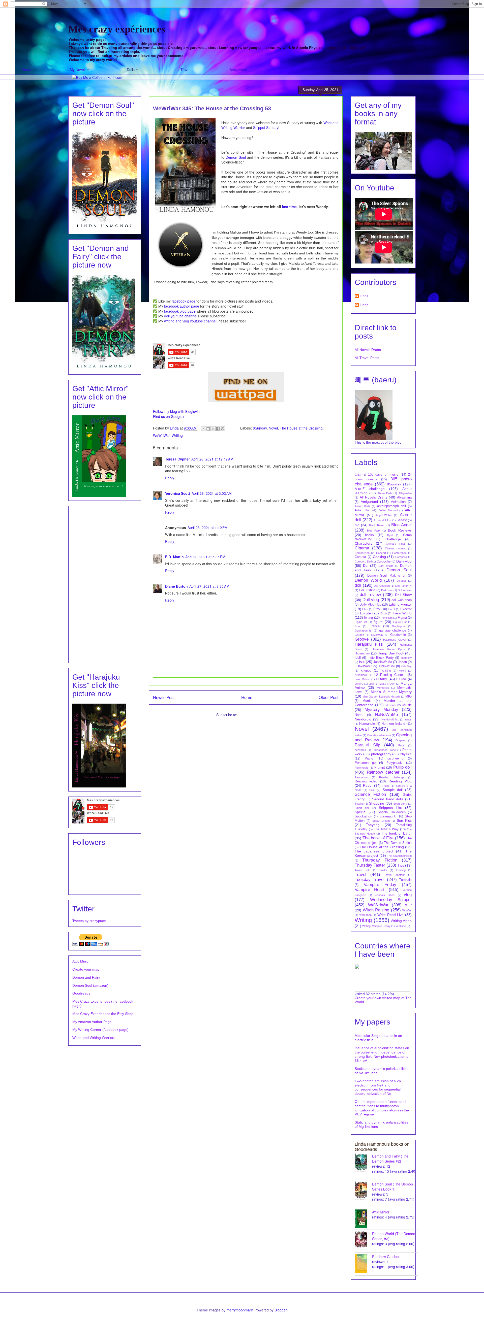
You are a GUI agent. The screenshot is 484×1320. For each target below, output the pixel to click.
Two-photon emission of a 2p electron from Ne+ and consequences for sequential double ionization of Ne (378, 1087)
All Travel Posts (367, 358)
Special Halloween (392, 812)
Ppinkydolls (362, 767)
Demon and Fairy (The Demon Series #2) (390, 1158)
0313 (358, 474)
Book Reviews (400, 530)
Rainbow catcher (383, 772)
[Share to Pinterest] (222, 428)
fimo (357, 626)
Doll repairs (405, 590)
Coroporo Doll (363, 561)
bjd (357, 525)
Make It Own (387, 683)
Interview (406, 657)
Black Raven (377, 525)
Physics (406, 754)
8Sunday (260, 428)
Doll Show (403, 595)
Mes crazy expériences (116, 29)
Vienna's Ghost (385, 895)
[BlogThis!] (208, 428)
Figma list (361, 621)
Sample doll (393, 790)
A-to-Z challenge (370, 489)
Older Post (329, 697)
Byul (389, 535)
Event (391, 609)
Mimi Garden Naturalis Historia (381, 696)
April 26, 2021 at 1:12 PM (208, 527)
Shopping (376, 803)
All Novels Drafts (368, 350)
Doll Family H (403, 585)
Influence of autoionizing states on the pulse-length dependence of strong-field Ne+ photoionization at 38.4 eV (382, 1054)
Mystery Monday (381, 709)
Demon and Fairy (86, 977)
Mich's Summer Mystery (391, 692)
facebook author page (181, 306)
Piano (369, 758)
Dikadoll (401, 580)
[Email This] (203, 428)
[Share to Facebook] (217, 428)
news (408, 719)
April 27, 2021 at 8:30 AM (209, 586)
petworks (360, 749)
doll (358, 585)
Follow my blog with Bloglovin (176, 411)
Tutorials (405, 880)
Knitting (386, 670)
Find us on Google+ (169, 416)
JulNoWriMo (363, 666)
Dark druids (386, 565)
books (369, 535)
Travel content (394, 874)
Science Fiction (370, 794)
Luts (371, 683)
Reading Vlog (400, 781)
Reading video (366, 781)
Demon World (368, 580)
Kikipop (365, 670)
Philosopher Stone (384, 749)
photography (381, 754)
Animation (398, 502)
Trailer (383, 870)
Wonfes (407, 910)
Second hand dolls (387, 799)
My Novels (78, 69)
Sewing (359, 803)
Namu (359, 715)
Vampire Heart (369, 889)
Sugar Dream (381, 820)
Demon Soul (236, 157)
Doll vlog (370, 599)
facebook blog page (180, 311)
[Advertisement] (104, 583)
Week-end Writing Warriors (93, 1038)
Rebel (367, 785)
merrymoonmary (239, 1309)
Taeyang (373, 825)
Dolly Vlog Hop (370, 604)
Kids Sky (406, 666)
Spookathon (363, 816)
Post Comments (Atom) (257, 714)
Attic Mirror (81, 961)
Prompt (379, 767)
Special (360, 812)
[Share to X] (213, 428)
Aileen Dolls (384, 493)
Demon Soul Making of (386, 575)
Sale (372, 789)
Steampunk (387, 816)
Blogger (281, 1309)
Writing (177, 435)
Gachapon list (363, 630)
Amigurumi (238, 69)
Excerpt (406, 609)
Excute (365, 613)
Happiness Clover (394, 639)
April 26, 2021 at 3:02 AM (212, 493)
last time (289, 206)
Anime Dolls (362, 506)
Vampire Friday (380, 884)
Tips (401, 865)
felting (368, 617)
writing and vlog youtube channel (190, 320)
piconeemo (395, 758)
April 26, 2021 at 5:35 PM (205, 556)
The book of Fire (378, 838)
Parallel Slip (367, 745)
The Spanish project (399, 855)
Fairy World (402, 613)
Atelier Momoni (388, 510)
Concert (381, 552)
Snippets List (390, 808)
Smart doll (362, 807)
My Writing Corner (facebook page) (100, 1030)
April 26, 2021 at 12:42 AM (212, 458)
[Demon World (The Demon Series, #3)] (363, 1240)
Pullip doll (402, 767)
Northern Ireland (393, 723)
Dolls (131, 69)
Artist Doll (362, 510)
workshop (365, 914)
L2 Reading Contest (390, 675)
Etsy (376, 609)
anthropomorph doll (391, 506)
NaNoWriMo (386, 714)
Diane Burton (176, 586)
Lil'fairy (381, 679)
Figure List (400, 621)
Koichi (402, 670)
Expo (383, 613)
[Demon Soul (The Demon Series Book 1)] (363, 1190)
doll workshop (401, 600)
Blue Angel (401, 524)
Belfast (402, 520)
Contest (360, 557)
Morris (367, 701)
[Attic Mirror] (363, 1218)
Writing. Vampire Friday (376, 926)
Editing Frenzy (400, 604)
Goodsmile (398, 635)
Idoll (358, 657)
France (375, 626)
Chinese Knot (395, 543)
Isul (362, 662)
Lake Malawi (362, 679)
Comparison (362, 552)
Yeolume (401, 926)
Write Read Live (390, 915)
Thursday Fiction (379, 860)
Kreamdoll (361, 674)
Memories (383, 687)
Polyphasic (394, 763)
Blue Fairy (374, 530)
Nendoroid (363, 719)
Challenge (393, 539)
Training (401, 870)
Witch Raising (376, 910)
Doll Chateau (382, 585)
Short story (400, 803)
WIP (408, 905)
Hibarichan (362, 653)
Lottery (359, 683)
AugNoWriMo (384, 515)
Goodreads (81, 993)
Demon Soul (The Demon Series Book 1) (392, 1186)
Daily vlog (404, 561)
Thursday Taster (370, 865)
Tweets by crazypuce (89, 921)
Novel (273, 428)
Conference (399, 552)
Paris (401, 745)
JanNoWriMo (382, 662)
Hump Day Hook (391, 653)
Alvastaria (404, 497)
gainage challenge (392, 630)
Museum (390, 705)
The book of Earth (396, 833)
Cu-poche (383, 561)
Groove (362, 639)
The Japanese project (374, 851)
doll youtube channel (180, 315)
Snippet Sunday (265, 127)
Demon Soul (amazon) (90, 985)
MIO (408, 696)
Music (407, 705)
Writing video (401, 921)
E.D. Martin (174, 556)
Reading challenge (392, 777)
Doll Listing (367, 590)
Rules (385, 785)
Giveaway (377, 634)
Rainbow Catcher (386, 1256)
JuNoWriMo (386, 666)
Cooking (379, 557)
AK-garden (405, 493)
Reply (169, 477)
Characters (363, 543)
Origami (400, 740)
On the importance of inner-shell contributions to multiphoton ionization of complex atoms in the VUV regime (382, 1108)
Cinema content (395, 548)
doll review (370, 594)
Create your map (85, 969)
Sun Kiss (404, 820)
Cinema (362, 548)
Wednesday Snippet (391, 899)
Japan (402, 662)
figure (378, 622)
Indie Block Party (381, 657)
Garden (359, 634)
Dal (365, 566)
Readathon (361, 777)
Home (26, 69)
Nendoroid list (390, 719)
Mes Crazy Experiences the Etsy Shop (102, 1014)
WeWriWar (161, 435)
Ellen (365, 609)
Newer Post (164, 697)
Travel (185, 69)
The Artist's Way (386, 829)
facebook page (183, 301)
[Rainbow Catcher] (363, 1263)
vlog (408, 894)
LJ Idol (401, 679)
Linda (364, 296)
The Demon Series (398, 843)
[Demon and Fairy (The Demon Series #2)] (363, 1162)
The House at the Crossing (301, 428)
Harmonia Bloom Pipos (388, 649)
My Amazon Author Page (92, 1022)
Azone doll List (382, 520)
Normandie (367, 723)
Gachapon (398, 626)
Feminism (386, 617)
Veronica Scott (177, 493)
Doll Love (386, 590)
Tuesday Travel (369, 879)
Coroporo (401, 556)
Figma (402, 617)
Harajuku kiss (369, 644)
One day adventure (379, 735)
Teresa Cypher (177, 458)
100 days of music (383, 474)
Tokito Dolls (363, 870)
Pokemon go (365, 763)
